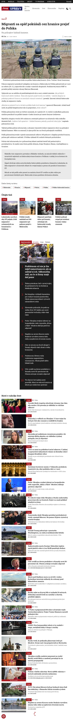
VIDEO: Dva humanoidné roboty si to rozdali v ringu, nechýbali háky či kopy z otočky (45, 626)
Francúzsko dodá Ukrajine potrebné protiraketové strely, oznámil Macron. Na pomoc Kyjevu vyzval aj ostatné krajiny (48, 517)
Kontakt (68, 1)
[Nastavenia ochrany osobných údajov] (3, 716)
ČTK (4, 36)
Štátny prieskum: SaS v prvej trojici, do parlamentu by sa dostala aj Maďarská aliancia (38, 285)
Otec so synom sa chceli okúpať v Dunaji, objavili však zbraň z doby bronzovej (37, 347)
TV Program (39, 1)
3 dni (42, 242)
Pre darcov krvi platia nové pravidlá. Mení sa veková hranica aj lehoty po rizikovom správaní (38, 382)
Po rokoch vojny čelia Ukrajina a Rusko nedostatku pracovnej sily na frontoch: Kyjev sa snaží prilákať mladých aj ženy (48, 500)
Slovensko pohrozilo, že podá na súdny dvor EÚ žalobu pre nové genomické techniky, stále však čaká (37, 311)
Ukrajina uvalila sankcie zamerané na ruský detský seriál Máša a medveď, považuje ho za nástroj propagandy (45, 658)
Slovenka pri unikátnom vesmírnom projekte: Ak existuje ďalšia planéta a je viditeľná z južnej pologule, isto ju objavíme (47, 436)
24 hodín (36, 242)
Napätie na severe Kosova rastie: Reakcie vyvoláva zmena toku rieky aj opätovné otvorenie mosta (38, 336)
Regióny (61, 8)
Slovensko (36, 8)
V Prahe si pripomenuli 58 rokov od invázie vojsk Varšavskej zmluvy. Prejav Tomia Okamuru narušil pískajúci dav (48, 612)
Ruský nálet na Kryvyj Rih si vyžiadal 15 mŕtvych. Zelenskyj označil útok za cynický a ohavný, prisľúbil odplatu (47, 594)
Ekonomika (52, 8)
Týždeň (47, 242)
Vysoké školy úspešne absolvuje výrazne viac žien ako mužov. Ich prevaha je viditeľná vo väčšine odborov (47, 405)
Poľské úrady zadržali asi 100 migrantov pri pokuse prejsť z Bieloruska (25, 222)
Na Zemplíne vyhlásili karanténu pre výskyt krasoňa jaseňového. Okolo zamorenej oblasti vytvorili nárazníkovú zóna (37, 298)
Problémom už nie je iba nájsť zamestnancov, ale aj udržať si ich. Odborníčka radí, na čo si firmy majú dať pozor (38, 272)
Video (36, 400)
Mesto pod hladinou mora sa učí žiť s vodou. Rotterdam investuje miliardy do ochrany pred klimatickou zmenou (45, 579)
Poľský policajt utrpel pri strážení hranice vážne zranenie (62, 220)
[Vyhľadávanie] (70, 8)
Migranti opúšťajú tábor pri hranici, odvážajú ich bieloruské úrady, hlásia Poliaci (44, 222)
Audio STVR (51, 1)
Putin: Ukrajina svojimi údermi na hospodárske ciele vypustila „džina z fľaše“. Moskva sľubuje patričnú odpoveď (38, 324)
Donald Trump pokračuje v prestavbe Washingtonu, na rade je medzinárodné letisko (46, 531)
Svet (43, 8)
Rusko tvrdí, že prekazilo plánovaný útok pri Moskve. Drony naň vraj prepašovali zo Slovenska (47, 642)
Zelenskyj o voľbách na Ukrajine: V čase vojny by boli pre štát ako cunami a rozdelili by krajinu (47, 419)
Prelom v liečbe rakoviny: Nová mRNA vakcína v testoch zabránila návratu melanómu (46, 673)
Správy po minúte (27, 8)
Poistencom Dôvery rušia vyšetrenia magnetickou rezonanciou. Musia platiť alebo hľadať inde (37, 359)
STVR (3, 1)
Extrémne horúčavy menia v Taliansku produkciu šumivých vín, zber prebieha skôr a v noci (47, 468)
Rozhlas (11, 1)
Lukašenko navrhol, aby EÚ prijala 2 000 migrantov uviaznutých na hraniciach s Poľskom (9, 223)
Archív (29, 1)
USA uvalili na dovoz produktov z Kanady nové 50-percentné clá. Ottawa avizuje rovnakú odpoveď (37, 371)
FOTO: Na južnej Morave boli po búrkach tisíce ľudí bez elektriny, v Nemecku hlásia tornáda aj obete (47, 688)
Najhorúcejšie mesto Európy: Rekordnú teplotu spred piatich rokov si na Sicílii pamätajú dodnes (46, 547)
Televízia (20, 1)
